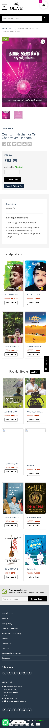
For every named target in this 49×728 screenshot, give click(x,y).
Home (4, 28)
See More (34, 372)
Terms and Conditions (10, 628)
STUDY (11, 128)
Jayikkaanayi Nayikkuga (15, 463)
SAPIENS (31, 465)
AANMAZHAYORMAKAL (14, 411)
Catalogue (5, 648)
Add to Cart (13, 179)
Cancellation (6, 643)
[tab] (24, 203)
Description (11, 204)
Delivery (5, 638)
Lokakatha (31, 569)
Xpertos (40, 720)
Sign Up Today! (37, 599)
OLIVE (12, 28)
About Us (5, 619)
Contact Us (6, 658)
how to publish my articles (11, 653)
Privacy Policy (7, 623)
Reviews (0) (10, 208)
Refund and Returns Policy (11, 633)
